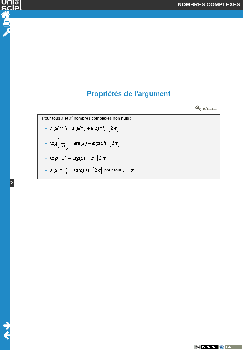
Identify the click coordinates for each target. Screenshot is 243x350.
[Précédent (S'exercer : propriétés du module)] (7, 335)
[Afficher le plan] (12, 183)
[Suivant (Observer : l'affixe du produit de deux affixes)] (7, 325)
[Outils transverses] (7, 32)
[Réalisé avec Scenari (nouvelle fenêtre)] (230, 347)
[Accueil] (5, 15)
